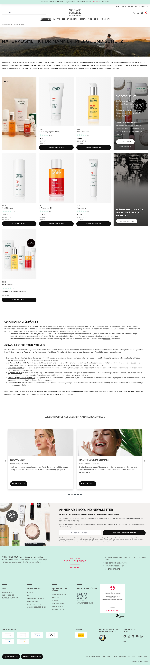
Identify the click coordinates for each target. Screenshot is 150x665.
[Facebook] (125, 636)
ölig (109, 358)
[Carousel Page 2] (72, 494)
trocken (104, 358)
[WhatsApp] (141, 636)
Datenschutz (97, 657)
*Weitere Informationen (123, 146)
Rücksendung (33, 601)
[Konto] (134, 12)
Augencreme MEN (15, 373)
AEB (90, 657)
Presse (55, 601)
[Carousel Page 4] (78, 494)
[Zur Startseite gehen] (75, 12)
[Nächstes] (144, 461)
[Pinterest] (133, 636)
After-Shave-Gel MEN (16, 382)
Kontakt (30, 593)
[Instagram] (129, 636)
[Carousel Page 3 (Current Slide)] (75, 494)
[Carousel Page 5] (81, 494)
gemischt (116, 358)
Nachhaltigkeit (141, 7)
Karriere (55, 598)
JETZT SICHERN (125, 141)
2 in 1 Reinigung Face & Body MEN (21, 378)
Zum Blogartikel (127, 221)
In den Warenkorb (56, 147)
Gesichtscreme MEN (16, 368)
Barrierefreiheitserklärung (137, 657)
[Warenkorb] (142, 12)
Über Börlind (127, 7)
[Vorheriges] (5, 461)
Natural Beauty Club (10, 598)
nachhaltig (107, 339)
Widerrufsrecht (34, 604)
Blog (118, 7)
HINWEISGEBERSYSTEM (118, 657)
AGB (87, 657)
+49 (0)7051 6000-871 (64, 394)
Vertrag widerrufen (32, 657)
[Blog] (125, 641)
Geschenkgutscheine (36, 607)
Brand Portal (57, 606)
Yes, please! (96, 2)
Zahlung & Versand (35, 598)
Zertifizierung (58, 609)
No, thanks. (105, 2)
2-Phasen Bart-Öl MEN (17, 363)
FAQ (28, 595)
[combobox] (25, 12)
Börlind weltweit (59, 595)
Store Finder (12, 657)
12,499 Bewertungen (112, 610)
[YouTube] (137, 636)
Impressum (106, 657)
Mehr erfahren (18, 484)
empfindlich (128, 358)
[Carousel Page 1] (69, 494)
